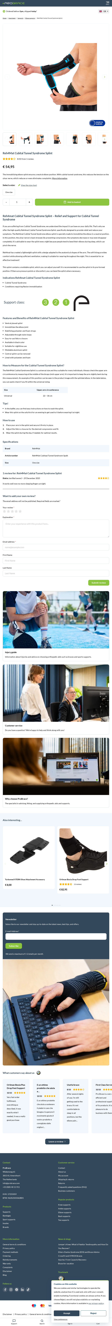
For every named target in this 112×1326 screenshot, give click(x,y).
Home (4, 18)
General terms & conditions (14, 1244)
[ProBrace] (14, 3)
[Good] (16, 511)
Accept (66, 1313)
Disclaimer (7, 1271)
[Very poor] (4, 511)
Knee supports (64, 1205)
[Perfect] (20, 511)
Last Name (7, 568)
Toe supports (63, 1220)
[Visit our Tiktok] (28, 1289)
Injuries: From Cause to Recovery (72, 1260)
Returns (61, 1183)
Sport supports (9, 1219)
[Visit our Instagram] (10, 1289)
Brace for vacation (66, 1263)
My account (63, 1175)
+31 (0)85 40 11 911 (11, 1187)
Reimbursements (10, 1260)
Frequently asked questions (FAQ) (72, 1187)
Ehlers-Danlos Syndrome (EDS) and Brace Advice (78, 1252)
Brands (6, 1227)
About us (62, 1172)
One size (8, 192)
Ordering (7, 1256)
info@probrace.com (11, 1183)
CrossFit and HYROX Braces (70, 1256)
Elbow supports (30, 18)
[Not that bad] (8, 511)
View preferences (60, 1319)
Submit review (99, 582)
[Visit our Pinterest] (16, 1289)
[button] (5, 863)
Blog (5, 1275)
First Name (7, 555)
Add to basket (74, 202)
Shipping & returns (66, 1179)
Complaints (8, 1267)
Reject (93, 1313)
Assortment (12, 18)
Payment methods (10, 1252)
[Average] (12, 511)
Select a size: (20, 185)
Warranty (7, 1263)
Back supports (64, 1216)
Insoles (6, 1223)
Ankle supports (64, 1208)
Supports (20, 18)
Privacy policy (9, 1248)
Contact (61, 1168)
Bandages (7, 1215)
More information (59, 178)
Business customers (66, 1191)
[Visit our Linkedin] (22, 1289)
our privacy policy (96, 1303)
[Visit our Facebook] (5, 1289)
